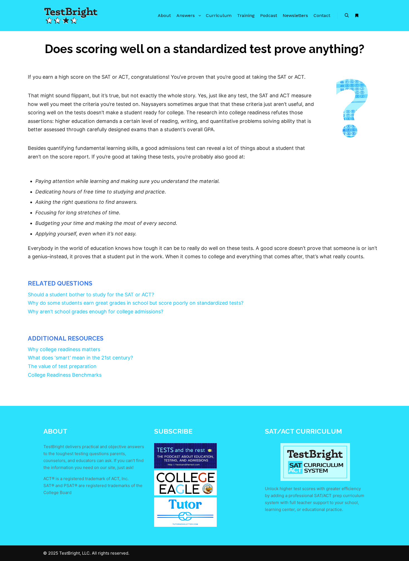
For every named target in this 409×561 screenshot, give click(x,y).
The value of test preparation (62, 366)
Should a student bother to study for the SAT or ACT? (91, 294)
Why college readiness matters (64, 349)
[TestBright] (71, 15)
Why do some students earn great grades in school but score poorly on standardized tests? (135, 303)
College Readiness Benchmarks (65, 375)
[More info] (357, 15)
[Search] (347, 15)
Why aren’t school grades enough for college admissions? (95, 311)
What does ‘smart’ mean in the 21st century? (80, 358)
